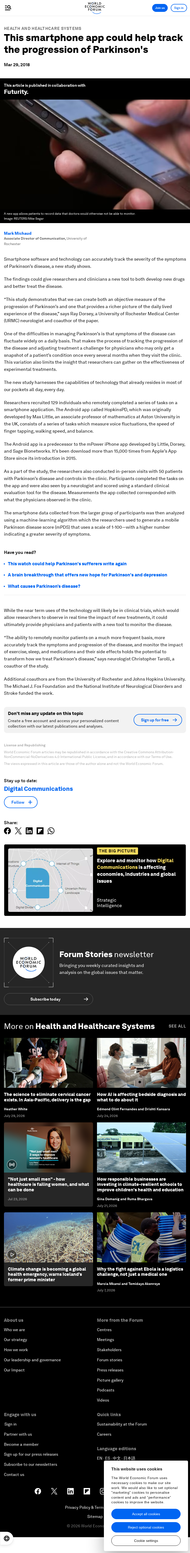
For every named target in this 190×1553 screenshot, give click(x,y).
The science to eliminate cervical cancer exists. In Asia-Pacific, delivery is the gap (47, 1097)
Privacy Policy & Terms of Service (95, 1507)
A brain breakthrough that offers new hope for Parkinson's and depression (87, 574)
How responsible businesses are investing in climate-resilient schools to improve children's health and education (140, 1184)
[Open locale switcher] (6, 1538)
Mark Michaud (17, 233)
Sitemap (95, 1516)
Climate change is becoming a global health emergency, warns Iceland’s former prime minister (47, 1274)
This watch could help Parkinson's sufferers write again (67, 563)
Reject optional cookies (146, 1527)
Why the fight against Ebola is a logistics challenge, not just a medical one (140, 1271)
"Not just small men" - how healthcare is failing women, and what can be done (48, 1184)
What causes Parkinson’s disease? (44, 586)
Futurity (15, 91)
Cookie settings (146, 1541)
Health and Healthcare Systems (43, 28)
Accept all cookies (146, 1514)
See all (177, 1026)
